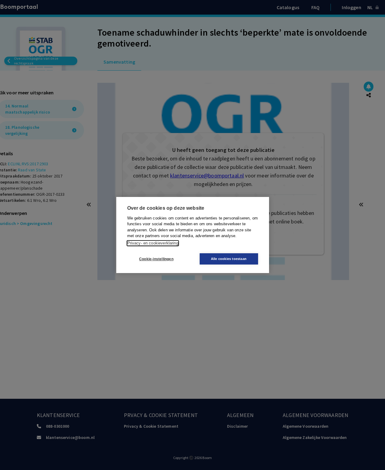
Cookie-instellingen (156, 259)
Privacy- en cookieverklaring (152, 243)
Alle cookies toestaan (229, 259)
